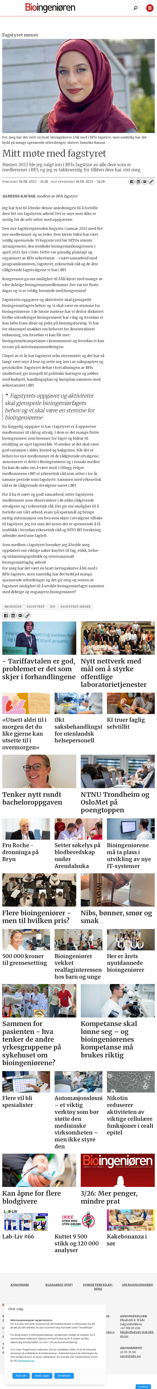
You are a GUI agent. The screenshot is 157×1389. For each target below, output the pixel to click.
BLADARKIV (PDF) (59, 1285)
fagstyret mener (76, 606)
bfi (52, 606)
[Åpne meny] (149, 8)
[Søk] (135, 8)
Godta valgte (42, 1375)
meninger (12, 606)
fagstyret (36, 606)
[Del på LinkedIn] (138, 182)
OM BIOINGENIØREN (137, 1285)
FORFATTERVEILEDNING (98, 1287)
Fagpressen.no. (26, 1360)
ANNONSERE (19, 1285)
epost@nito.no (130, 1356)
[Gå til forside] (55, 8)
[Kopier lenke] (151, 182)
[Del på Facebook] (132, 182)
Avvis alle (21, 1375)
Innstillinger (143, 1387)
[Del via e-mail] (145, 182)
